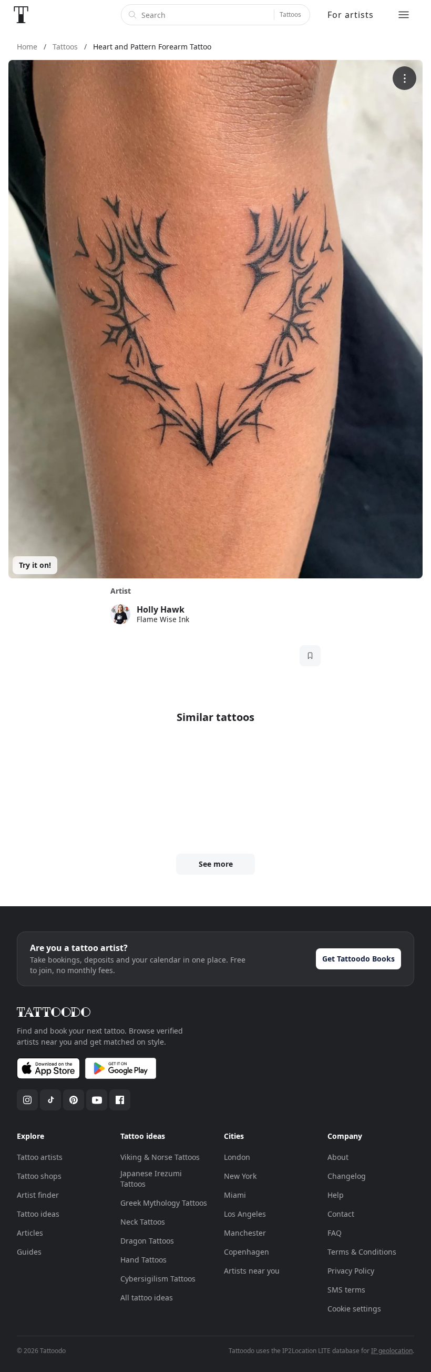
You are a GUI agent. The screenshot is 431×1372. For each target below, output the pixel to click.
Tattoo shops (39, 1176)
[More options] (404, 78)
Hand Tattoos (143, 1260)
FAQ (334, 1233)
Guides (29, 1252)
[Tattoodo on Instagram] (27, 1099)
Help (335, 1195)
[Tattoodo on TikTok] (50, 1099)
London (237, 1157)
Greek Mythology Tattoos (163, 1203)
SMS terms (346, 1290)
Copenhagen (246, 1252)
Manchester (245, 1233)
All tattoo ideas (146, 1298)
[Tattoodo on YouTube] (96, 1099)
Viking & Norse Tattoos (160, 1157)
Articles (30, 1233)
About (337, 1157)
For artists (350, 15)
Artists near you (252, 1271)
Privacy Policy (350, 1271)
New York (240, 1176)
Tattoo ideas (38, 1214)
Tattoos (290, 14)
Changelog (346, 1176)
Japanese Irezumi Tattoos (151, 1178)
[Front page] (21, 14)
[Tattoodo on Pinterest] (73, 1099)
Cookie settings (354, 1309)
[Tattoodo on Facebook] (119, 1099)
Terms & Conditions (361, 1252)
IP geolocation (392, 1350)
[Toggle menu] (403, 14)
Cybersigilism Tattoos (158, 1279)
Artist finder (38, 1195)
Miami (235, 1195)
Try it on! (35, 565)
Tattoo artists (40, 1157)
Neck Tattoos (142, 1222)
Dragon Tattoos (147, 1241)
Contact (340, 1214)
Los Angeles (245, 1214)
